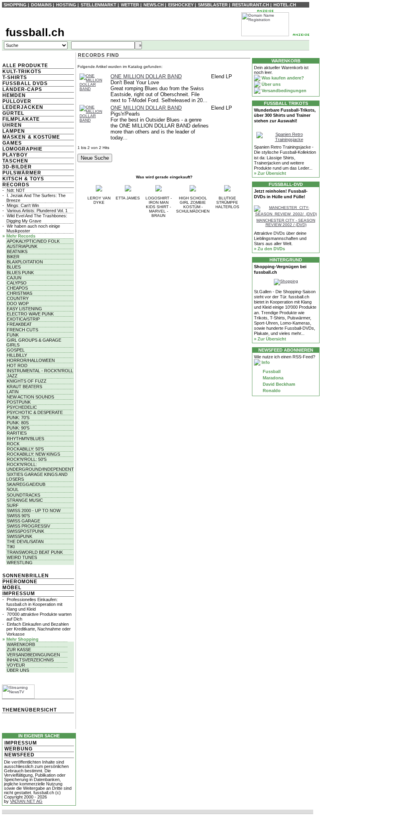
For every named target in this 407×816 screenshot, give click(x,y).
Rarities (17, 433)
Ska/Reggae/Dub (26, 484)
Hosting (66, 4)
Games (12, 143)
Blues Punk (20, 272)
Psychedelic (22, 407)
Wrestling (20, 562)
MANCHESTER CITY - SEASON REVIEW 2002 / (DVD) (285, 222)
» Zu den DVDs (269, 248)
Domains (41, 4)
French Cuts (22, 329)
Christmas (19, 293)
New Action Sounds (30, 396)
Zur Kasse (19, 649)
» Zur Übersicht (270, 173)
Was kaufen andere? (282, 77)
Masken (14, 137)
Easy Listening (24, 308)
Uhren (12, 125)
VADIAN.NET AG (26, 801)
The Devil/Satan (25, 541)
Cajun (14, 277)
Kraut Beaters (24, 386)
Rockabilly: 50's (25, 449)
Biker (13, 256)
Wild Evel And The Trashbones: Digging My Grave (36, 218)
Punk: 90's (18, 427)
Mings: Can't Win (23, 205)
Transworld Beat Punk (35, 552)
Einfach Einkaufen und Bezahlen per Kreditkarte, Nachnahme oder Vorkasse (38, 629)
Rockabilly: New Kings (33, 454)
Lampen (13, 131)
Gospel (16, 350)
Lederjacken (22, 107)
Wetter (130, 4)
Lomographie (22, 149)
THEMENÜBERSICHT (29, 710)
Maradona (272, 377)
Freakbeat (19, 324)
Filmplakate (21, 119)
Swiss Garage (23, 520)
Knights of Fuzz (27, 381)
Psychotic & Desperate (35, 412)
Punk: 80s (18, 422)
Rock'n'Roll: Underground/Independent (40, 467)
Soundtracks (23, 495)
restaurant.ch (250, 4)
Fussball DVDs (25, 83)
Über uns (18, 670)
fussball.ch (35, 32)
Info (265, 362)
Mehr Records (20, 236)
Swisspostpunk (25, 531)
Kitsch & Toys (23, 179)
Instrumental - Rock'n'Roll (40, 370)
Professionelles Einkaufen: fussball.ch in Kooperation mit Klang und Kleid (34, 604)
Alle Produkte (25, 65)
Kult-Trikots (21, 71)
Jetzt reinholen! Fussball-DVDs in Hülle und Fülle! (281, 194)
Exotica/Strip (23, 319)
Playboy (15, 155)
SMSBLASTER (213, 4)
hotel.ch (284, 4)
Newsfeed (19, 755)
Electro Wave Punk (30, 313)
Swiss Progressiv (28, 526)
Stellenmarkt (98, 4)
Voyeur (16, 665)
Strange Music (25, 500)
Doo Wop (18, 303)
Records (15, 185)
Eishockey (181, 4)
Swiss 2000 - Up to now (33, 510)
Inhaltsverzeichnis (30, 659)
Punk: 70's (18, 417)
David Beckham (278, 384)
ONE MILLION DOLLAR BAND (146, 76)
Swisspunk (19, 536)
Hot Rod (17, 365)
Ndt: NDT (16, 190)
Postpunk (19, 402)
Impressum (18, 593)
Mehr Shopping (22, 639)
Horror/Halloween (31, 360)
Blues (14, 267)
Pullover (16, 101)
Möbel (11, 587)
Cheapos (17, 288)
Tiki (11, 546)
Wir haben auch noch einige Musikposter (33, 228)
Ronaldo (271, 390)
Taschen (15, 161)
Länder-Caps (22, 89)
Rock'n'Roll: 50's (27, 459)
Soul (13, 489)
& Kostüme (43, 137)
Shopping (15, 4)
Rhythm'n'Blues (25, 438)
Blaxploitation (25, 261)
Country (18, 298)
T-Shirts (14, 77)
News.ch (153, 4)
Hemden (14, 95)
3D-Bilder (17, 167)
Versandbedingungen (33, 654)
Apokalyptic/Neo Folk (33, 241)
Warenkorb (21, 644)
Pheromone (19, 581)
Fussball (271, 371)
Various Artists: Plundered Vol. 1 (37, 210)
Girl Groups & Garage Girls (33, 342)
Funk (13, 335)
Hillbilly (17, 355)
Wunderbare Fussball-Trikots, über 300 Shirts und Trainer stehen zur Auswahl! (285, 115)
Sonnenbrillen (25, 575)
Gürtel (13, 113)
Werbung (18, 749)
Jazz (12, 375)
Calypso (17, 282)
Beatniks (17, 251)
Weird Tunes (22, 557)
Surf (13, 505)
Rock (13, 443)
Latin (13, 391)
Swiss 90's (18, 515)
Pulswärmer (21, 173)
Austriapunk (22, 246)
